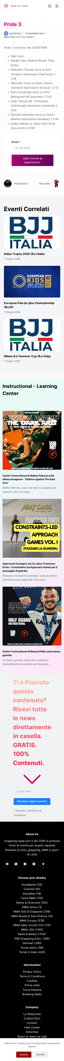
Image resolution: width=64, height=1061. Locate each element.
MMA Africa (29, 907)
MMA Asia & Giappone (27, 911)
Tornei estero (28, 947)
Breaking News (32, 994)
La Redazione (32, 1014)
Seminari (28, 943)
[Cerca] (49, 6)
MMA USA (27, 929)
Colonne (29, 889)
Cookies (32, 980)
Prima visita (32, 985)
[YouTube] (34, 864)
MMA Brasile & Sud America (29, 916)
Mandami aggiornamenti (32, 801)
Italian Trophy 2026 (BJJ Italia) (24, 254)
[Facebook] (7, 864)
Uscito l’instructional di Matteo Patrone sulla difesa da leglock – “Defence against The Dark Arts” (29, 479)
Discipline (29, 893)
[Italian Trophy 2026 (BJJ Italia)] (32, 233)
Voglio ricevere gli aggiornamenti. (32, 160)
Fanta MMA (28, 898)
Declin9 (40, 1054)
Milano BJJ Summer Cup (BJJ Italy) (27, 356)
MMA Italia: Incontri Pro (28, 925)
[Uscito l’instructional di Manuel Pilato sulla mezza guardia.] (32, 616)
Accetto (24, 1054)
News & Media (27, 934)
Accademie (29, 884)
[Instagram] (25, 864)
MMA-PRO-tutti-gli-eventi (19, 37)
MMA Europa (28, 920)
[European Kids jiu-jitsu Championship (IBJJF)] (32, 282)
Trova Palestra (32, 989)
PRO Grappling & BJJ (28, 938)
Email (16, 142)
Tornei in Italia (28, 952)
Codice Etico (32, 1018)
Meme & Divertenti (28, 902)
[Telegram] (43, 864)
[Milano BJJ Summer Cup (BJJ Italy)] (32, 335)
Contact (32, 1023)
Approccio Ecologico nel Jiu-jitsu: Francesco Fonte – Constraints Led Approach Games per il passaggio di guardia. (30, 567)
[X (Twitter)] (16, 864)
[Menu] (57, 6)
